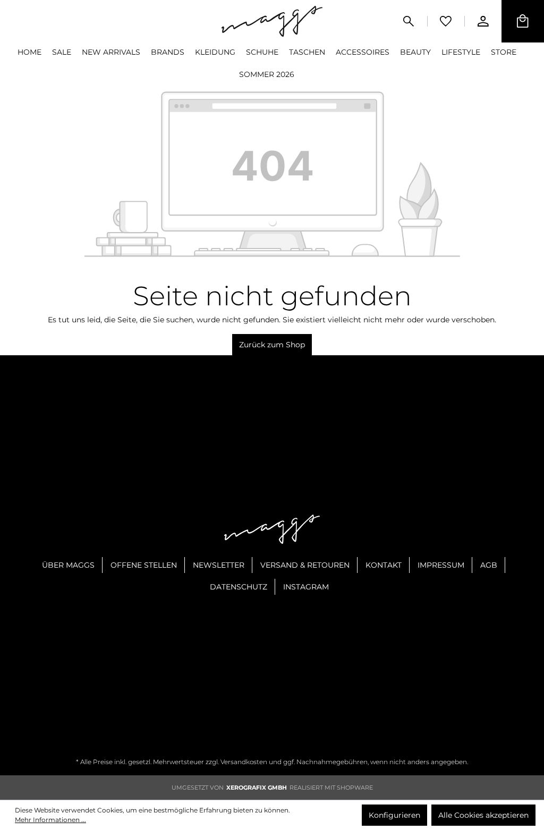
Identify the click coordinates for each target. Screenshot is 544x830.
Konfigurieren (394, 815)
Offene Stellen (143, 565)
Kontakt (384, 565)
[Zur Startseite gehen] (272, 21)
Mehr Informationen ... (50, 820)
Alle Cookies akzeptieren (483, 815)
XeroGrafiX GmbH (256, 787)
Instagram (306, 587)
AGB (488, 565)
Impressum (441, 565)
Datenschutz (238, 587)
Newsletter (218, 565)
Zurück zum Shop (272, 344)
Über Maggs (68, 565)
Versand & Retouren (305, 565)
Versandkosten (243, 762)
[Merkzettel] (445, 21)
